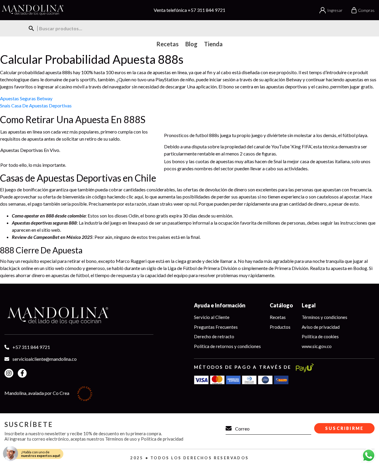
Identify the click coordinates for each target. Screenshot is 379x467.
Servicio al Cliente (211, 317)
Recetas (278, 317)
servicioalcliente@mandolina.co (44, 359)
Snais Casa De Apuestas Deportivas (36, 105)
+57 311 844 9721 (206, 10)
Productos (280, 327)
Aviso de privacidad (321, 327)
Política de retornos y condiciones (227, 346)
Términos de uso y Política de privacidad (144, 438)
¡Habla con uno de (40, 454)
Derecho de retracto (214, 336)
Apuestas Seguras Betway (26, 98)
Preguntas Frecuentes (216, 327)
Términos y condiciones (324, 317)
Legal (309, 305)
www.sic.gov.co (317, 346)
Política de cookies (320, 336)
